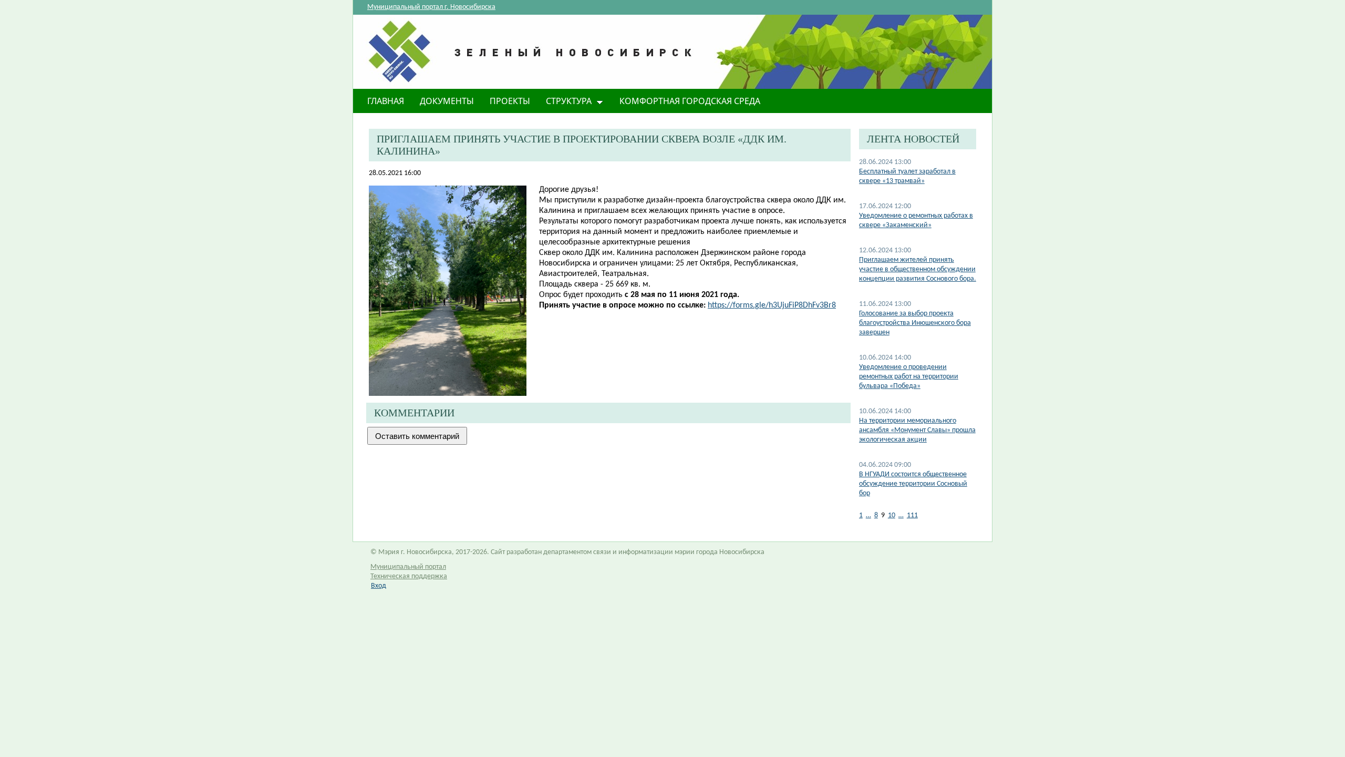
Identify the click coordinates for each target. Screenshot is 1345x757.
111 (912, 515)
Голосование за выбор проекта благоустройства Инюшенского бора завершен (915, 323)
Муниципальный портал (408, 567)
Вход (378, 586)
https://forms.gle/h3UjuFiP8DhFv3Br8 (772, 305)
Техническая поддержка (408, 576)
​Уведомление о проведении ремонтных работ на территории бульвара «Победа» (908, 376)
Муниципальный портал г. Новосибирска (431, 7)
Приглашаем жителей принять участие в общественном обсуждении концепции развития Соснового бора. (917, 269)
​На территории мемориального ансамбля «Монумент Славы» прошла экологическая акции (917, 430)
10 (891, 515)
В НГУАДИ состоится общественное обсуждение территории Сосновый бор (913, 483)
